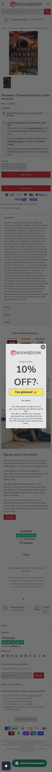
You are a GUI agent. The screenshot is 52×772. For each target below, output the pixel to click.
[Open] (6, 766)
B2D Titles (13, 409)
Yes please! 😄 (26, 392)
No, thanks (26, 400)
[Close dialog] (43, 347)
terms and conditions (20, 418)
